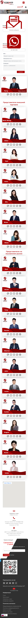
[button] (24, 3)
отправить (20, 71)
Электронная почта (7, 58)
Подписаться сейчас (7, 555)
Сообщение (5, 63)
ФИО (4, 53)
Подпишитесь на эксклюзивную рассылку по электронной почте (14, 547)
